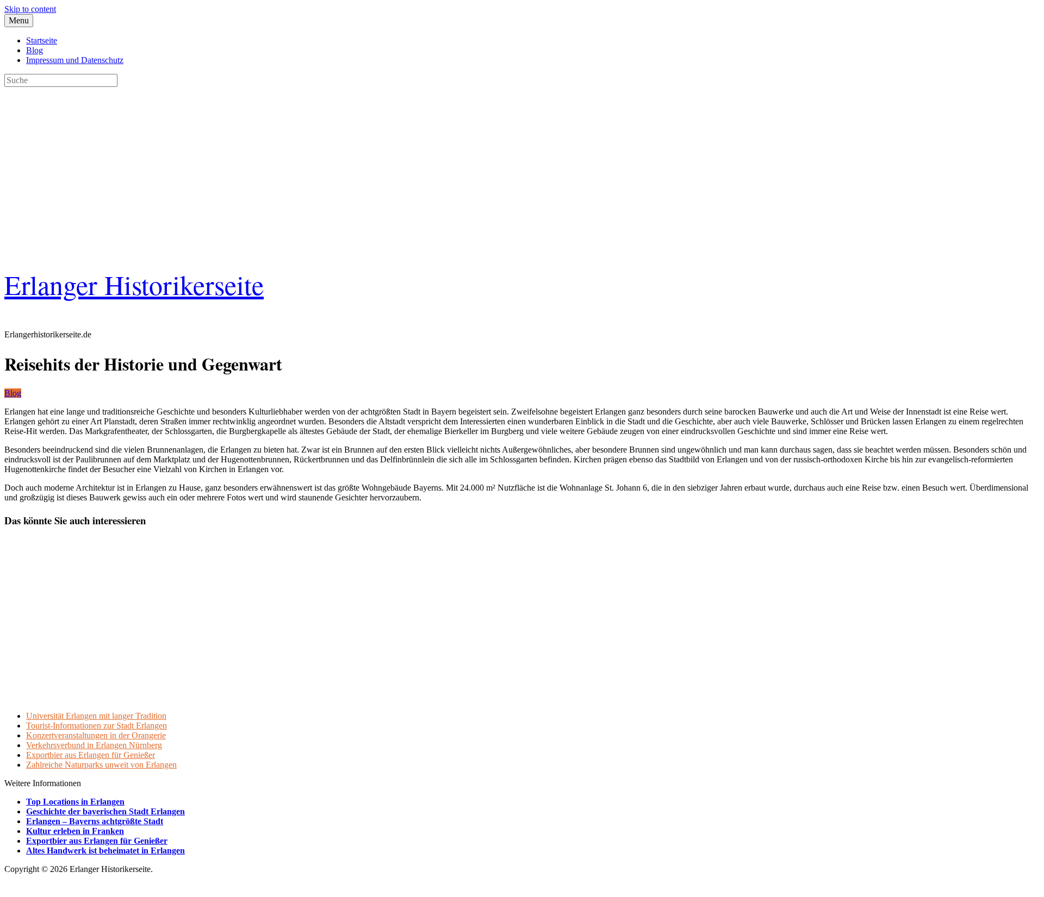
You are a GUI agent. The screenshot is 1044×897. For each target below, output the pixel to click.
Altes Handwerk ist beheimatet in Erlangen (105, 850)
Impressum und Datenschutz (74, 60)
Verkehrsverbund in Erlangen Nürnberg (94, 745)
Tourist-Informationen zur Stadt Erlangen (96, 725)
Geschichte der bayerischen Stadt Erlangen (105, 811)
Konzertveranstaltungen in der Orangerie (96, 735)
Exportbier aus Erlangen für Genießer (90, 755)
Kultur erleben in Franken (75, 831)
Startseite (41, 40)
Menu (19, 20)
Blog (34, 50)
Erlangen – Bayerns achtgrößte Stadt (94, 821)
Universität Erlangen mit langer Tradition (96, 715)
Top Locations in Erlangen (75, 801)
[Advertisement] (330, 163)
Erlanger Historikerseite (134, 284)
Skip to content (30, 9)
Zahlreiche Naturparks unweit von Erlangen (101, 764)
